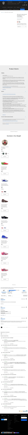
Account (8, 416)
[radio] (14, 290)
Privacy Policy (9, 421)
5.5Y (25, 34)
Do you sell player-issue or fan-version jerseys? (9, 374)
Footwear (4, 7)
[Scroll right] (7, 153)
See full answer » (6, 342)
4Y (19, 34)
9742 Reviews (4, 293)
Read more (19, 26)
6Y (17, 36)
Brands (18, 7)
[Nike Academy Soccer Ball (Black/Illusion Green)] (3, 153)
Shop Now (4, 156)
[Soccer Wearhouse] (3, 3)
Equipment (23, 7)
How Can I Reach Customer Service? (7, 116)
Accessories (5, 9)
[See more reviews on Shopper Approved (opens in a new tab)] (5, 315)
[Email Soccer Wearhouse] (4, 417)
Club (15, 7)
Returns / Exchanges (10, 420)
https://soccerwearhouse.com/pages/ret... (10, 341)
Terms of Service (9, 422)
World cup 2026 (16, 9)
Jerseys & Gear (9, 7)
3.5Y (17, 34)
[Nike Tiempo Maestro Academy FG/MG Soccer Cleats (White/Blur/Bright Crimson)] (2, 191)
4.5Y (21, 34)
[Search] (18, 3)
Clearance (22, 9)
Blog (14, 422)
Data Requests (9, 427)
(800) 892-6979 (25, 2)
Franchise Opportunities (16, 421)
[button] (11, 343)
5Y (23, 34)
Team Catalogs (15, 420)
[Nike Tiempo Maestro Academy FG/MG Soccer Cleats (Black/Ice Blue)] (5, 191)
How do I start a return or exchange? (8, 337)
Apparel (10, 9)
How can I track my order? (6, 352)
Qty (17, 38)
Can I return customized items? (7, 389)
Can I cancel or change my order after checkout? (10, 396)
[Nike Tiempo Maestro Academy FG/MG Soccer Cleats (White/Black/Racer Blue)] (5, 227)
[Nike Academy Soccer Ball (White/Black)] (6, 153)
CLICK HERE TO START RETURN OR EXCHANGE (9, 94)
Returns (2, 91)
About (15, 416)
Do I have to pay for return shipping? (8, 367)
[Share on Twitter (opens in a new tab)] (4, 315)
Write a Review (25, 295)
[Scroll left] (1, 153)
